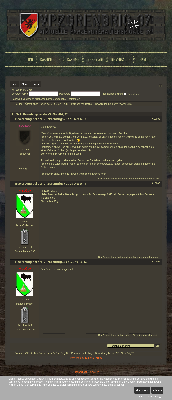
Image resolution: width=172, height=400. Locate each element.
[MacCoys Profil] (25, 205)
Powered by (77, 357)
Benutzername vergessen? (51, 98)
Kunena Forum (93, 357)
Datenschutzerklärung (149, 396)
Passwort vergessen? (24, 98)
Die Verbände (120, 59)
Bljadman (25, 126)
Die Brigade (95, 59)
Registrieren (73, 98)
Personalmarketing (81, 103)
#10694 (156, 261)
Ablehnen (157, 390)
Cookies (94, 371)
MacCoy (25, 190)
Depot (141, 59)
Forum (18, 103)
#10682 (156, 119)
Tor (30, 59)
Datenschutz (80, 371)
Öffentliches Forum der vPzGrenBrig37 (46, 103)
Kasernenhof (50, 59)
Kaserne (73, 59)
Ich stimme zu (142, 390)
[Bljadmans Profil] (24, 137)
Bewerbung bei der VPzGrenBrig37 (114, 103)
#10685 (156, 183)
